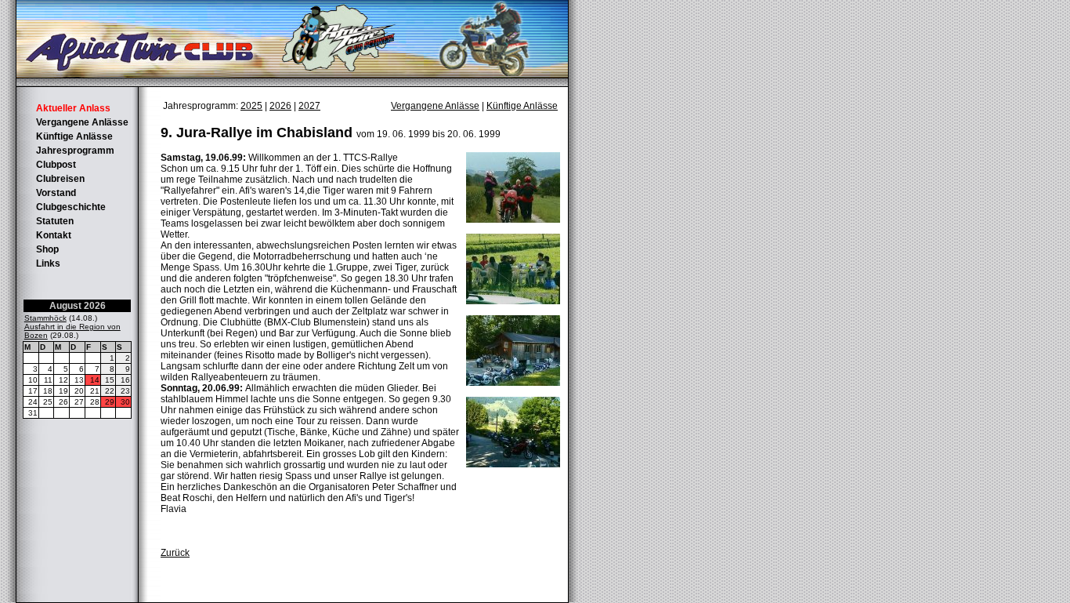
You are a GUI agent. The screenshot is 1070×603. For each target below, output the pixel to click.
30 (125, 402)
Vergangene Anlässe (82, 122)
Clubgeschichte (71, 207)
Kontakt (53, 235)
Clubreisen (60, 178)
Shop (47, 249)
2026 (280, 105)
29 (109, 402)
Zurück (175, 552)
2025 (251, 105)
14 (94, 380)
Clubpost (56, 164)
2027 (309, 105)
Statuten (55, 221)
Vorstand (56, 192)
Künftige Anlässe (74, 136)
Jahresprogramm (75, 150)
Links (48, 263)
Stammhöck (45, 318)
